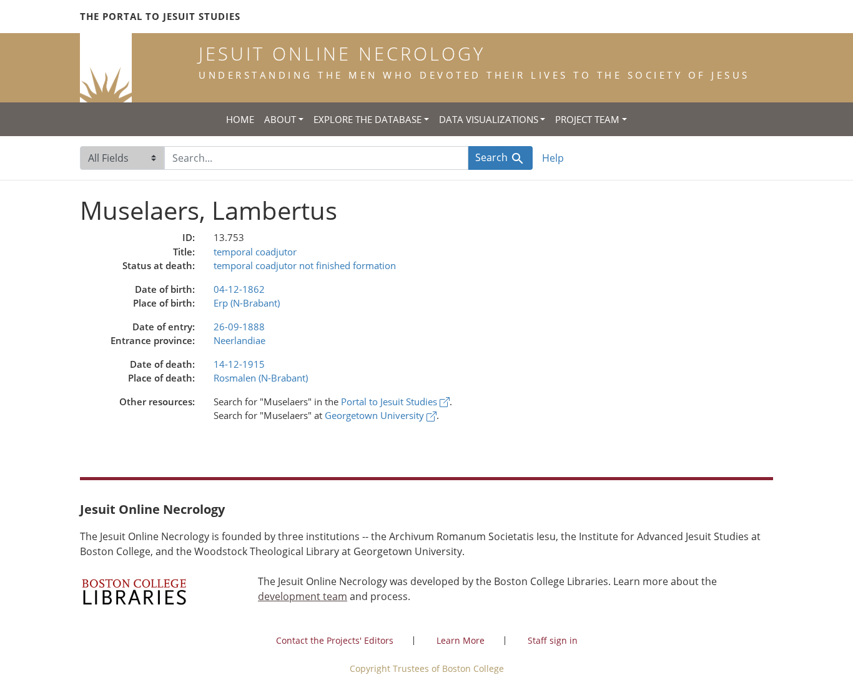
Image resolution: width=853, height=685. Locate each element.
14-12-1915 (239, 364)
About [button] (280, 119)
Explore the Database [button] (367, 119)
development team (302, 596)
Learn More (460, 640)
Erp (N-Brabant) (247, 303)
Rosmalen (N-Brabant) (261, 378)
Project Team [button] (587, 119)
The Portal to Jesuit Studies (160, 16)
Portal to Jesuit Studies (390, 401)
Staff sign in (553, 640)
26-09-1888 (239, 326)
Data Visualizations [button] (488, 119)
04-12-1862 (239, 289)
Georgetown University (375, 415)
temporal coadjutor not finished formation (305, 265)
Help (553, 158)
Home (240, 119)
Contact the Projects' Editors (334, 640)
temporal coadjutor (255, 251)
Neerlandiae (239, 340)
